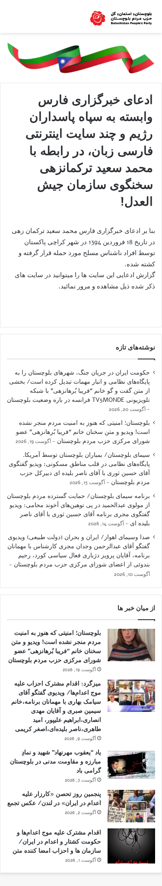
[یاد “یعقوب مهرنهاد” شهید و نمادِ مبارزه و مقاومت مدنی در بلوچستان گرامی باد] (131, 764)
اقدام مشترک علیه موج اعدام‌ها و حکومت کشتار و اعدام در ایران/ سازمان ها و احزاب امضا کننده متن (57, 841)
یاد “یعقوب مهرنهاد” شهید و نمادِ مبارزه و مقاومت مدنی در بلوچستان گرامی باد (55, 761)
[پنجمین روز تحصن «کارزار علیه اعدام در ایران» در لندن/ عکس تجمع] (131, 806)
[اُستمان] (121, 16)
